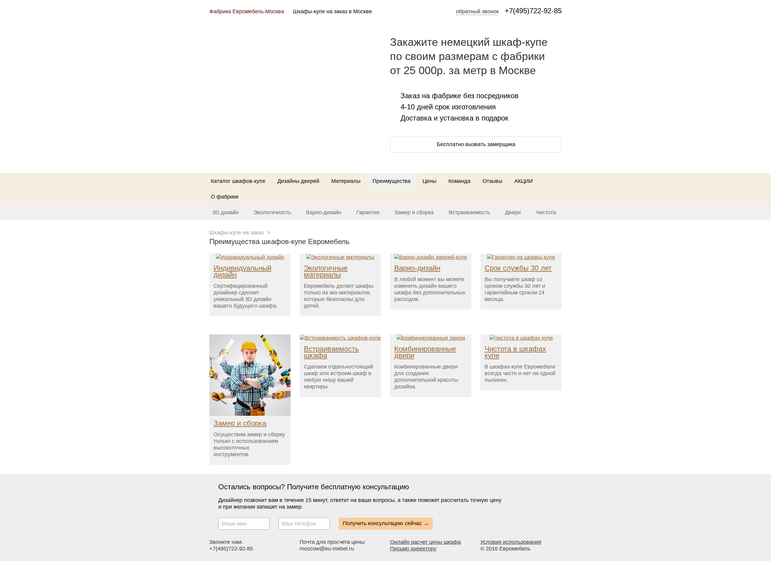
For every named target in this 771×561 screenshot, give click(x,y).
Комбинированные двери (425, 352)
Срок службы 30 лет (518, 268)
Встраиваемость (469, 212)
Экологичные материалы (326, 271)
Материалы (346, 181)
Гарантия (367, 212)
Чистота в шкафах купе (515, 352)
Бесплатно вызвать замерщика (476, 144)
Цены (429, 181)
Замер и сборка (414, 212)
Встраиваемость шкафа (331, 352)
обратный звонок (477, 11)
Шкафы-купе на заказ (236, 233)
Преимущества (391, 181)
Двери (513, 212)
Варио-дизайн (323, 212)
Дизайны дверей (298, 181)
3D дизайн (225, 212)
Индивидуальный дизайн (242, 271)
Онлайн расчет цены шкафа (425, 542)
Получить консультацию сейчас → (386, 523)
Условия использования (510, 542)
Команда (459, 181)
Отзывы (492, 181)
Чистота (546, 212)
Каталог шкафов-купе (238, 181)
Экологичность (272, 212)
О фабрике (225, 197)
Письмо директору (413, 549)
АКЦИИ (523, 181)
